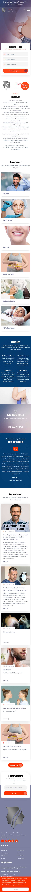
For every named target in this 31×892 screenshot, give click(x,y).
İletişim (3, 858)
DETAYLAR (5, 561)
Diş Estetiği (6, 247)
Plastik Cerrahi (7, 221)
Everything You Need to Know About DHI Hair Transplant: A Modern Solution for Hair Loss (15, 537)
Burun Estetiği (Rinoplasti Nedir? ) (14, 708)
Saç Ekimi (6, 194)
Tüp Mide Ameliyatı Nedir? (12, 746)
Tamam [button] (16, 889)
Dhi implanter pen (9, 632)
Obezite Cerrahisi (8, 274)
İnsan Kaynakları (21, 856)
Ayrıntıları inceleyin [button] (18, 885)
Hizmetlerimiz (20, 850)
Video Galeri (4, 856)
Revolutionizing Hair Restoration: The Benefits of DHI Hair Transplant (15, 589)
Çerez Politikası (20, 858)
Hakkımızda (4, 850)
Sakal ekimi (7, 670)
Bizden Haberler (5, 853)
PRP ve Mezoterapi (8, 328)
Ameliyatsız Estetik (9, 301)
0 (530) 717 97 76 (23, 2)
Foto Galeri (19, 853)
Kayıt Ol (14, 793)
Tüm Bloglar (14, 765)
